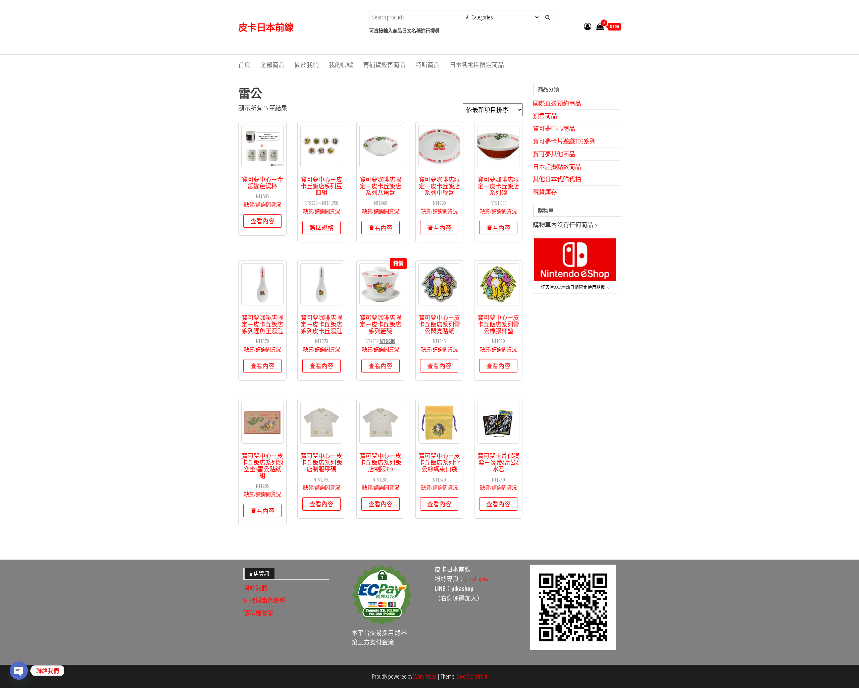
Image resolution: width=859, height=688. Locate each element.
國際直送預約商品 (557, 103)
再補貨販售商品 (384, 65)
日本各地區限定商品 (477, 65)
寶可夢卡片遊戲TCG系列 (564, 141)
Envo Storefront (471, 676)
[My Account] (587, 26)
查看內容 (262, 221)
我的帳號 (341, 65)
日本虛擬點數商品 (557, 167)
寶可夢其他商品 (554, 154)
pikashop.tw (477, 579)
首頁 (244, 65)
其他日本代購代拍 (557, 179)
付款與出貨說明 (264, 600)
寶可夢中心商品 (554, 128)
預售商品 (545, 116)
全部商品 (272, 65)
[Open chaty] (19, 671)
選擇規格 (321, 228)
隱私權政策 (258, 613)
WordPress (424, 676)
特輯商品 (427, 65)
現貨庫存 (545, 192)
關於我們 (307, 65)
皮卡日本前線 (266, 27)
